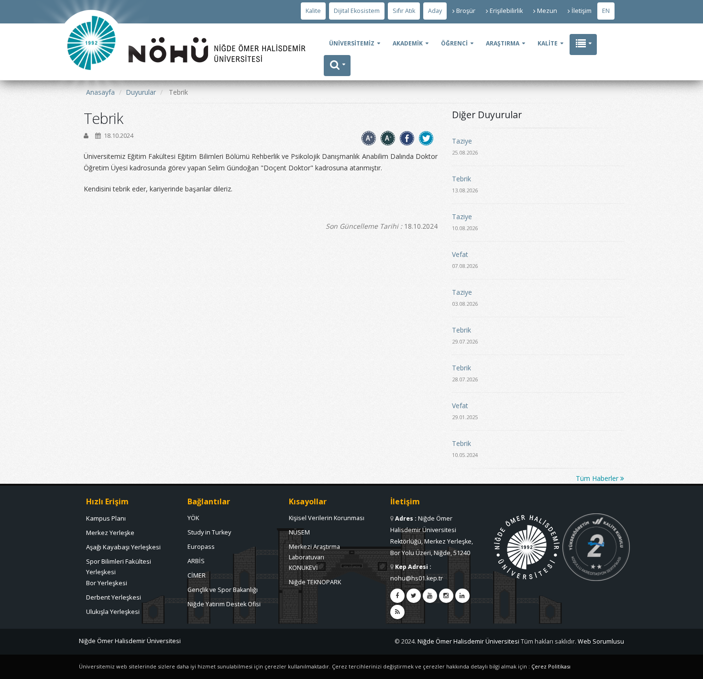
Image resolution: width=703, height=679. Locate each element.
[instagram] (446, 596)
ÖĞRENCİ (454, 43)
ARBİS (196, 561)
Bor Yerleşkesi (106, 583)
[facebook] (397, 596)
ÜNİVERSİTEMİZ (351, 43)
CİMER (196, 575)
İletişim (581, 11)
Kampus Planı (106, 518)
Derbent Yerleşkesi (113, 597)
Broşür (465, 11)
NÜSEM (299, 532)
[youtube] (430, 596)
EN (606, 11)
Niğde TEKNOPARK (315, 582)
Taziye (462, 140)
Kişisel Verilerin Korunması (326, 518)
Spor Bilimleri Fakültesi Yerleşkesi (118, 563)
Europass (201, 547)
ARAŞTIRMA (502, 43)
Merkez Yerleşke (110, 532)
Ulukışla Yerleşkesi (113, 611)
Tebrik (461, 178)
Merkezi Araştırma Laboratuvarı (314, 549)
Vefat (460, 254)
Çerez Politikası (551, 666)
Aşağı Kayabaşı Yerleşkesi (123, 547)
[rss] (397, 612)
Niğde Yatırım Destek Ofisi (224, 604)
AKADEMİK (408, 43)
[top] (686, 667)
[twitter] (413, 596)
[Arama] (337, 65)
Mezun (547, 11)
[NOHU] (91, 98)
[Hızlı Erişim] (583, 44)
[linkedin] (462, 596)
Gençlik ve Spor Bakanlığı (222, 590)
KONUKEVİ (303, 568)
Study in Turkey (209, 532)
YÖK (193, 518)
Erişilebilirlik (506, 11)
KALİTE (548, 43)
